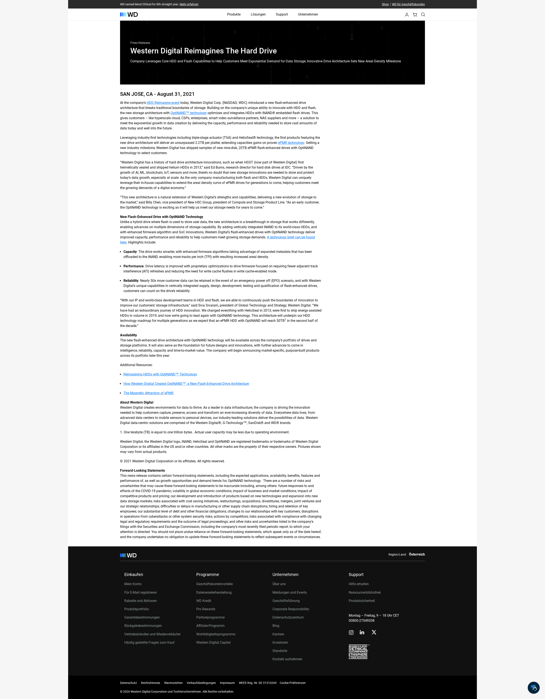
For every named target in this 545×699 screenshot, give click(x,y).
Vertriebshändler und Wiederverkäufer (152, 634)
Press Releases (140, 42)
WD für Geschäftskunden (408, 4)
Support (282, 14)
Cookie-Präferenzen (293, 683)
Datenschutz (128, 683)
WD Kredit (203, 601)
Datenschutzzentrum (288, 617)
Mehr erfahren (189, 4)
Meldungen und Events (289, 592)
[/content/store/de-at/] (129, 14)
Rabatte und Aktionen (140, 601)
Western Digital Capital (213, 642)
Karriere (278, 634)
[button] (407, 16)
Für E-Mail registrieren (140, 592)
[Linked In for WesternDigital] (362, 633)
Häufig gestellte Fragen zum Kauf (149, 642)
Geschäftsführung (286, 601)
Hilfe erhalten (359, 584)
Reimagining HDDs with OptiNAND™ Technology (160, 374)
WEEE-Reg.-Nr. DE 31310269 (258, 683)
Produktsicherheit (362, 601)
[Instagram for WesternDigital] (351, 633)
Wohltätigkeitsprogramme (215, 634)
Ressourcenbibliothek (365, 592)
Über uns (279, 584)
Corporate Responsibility (290, 609)
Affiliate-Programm (210, 626)
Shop (385, 4)
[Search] (423, 14)
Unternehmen (308, 14)
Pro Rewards (205, 609)
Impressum (227, 683)
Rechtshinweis (150, 683)
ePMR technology (291, 143)
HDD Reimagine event (163, 103)
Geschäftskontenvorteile (214, 584)
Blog (275, 626)
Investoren (280, 642)
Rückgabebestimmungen (143, 626)
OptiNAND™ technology (189, 113)
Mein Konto (133, 584)
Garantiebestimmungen (142, 617)
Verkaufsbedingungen (201, 683)
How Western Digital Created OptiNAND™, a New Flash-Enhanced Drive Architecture (186, 384)
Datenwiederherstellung (214, 592)
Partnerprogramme (210, 617)
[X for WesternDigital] (374, 632)
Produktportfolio (136, 609)
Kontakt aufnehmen (287, 659)
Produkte (234, 14)
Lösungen (258, 14)
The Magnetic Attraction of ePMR (148, 393)
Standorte (279, 651)
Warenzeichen (173, 683)
